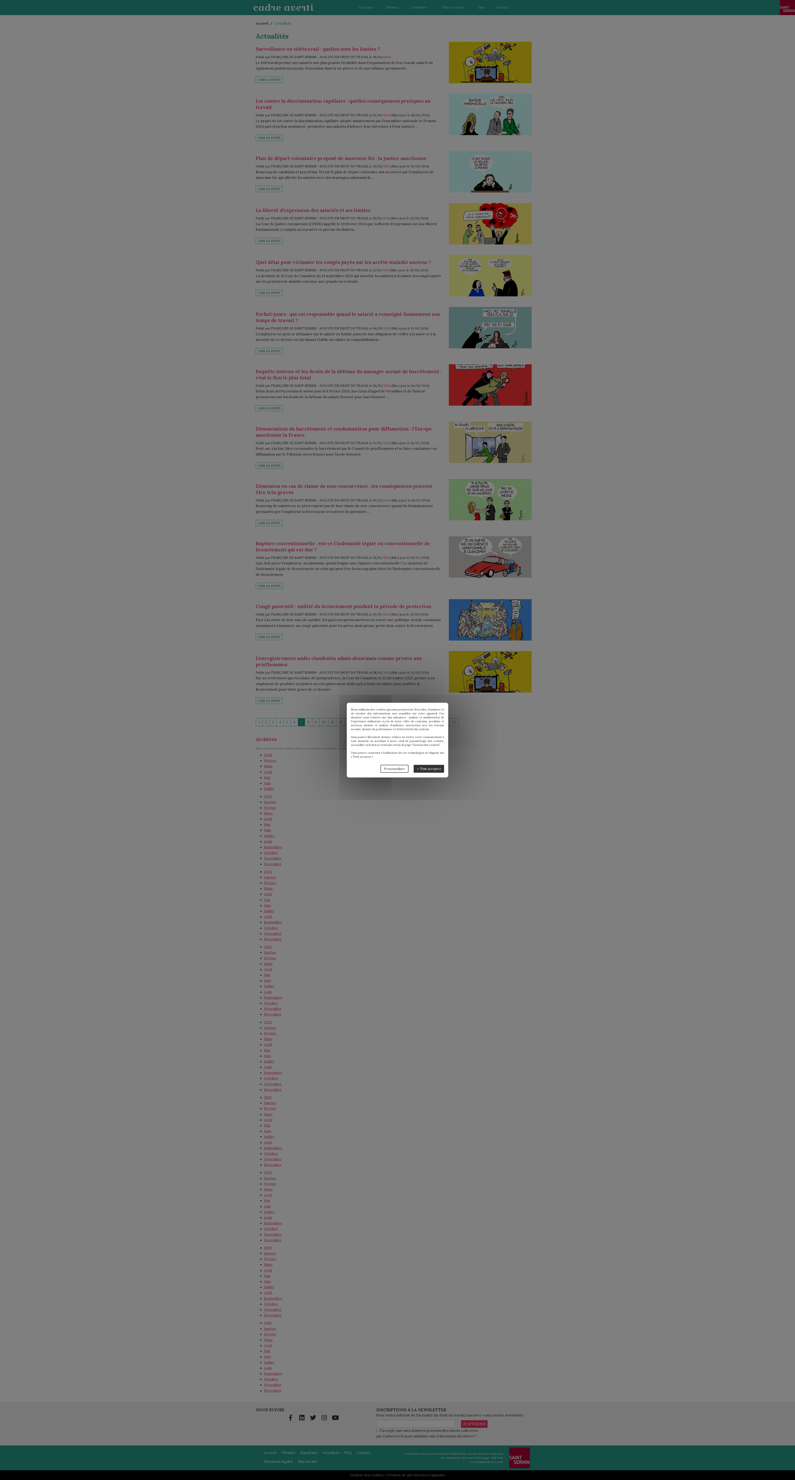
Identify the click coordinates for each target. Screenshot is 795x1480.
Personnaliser (394, 769)
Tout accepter (430, 769)
